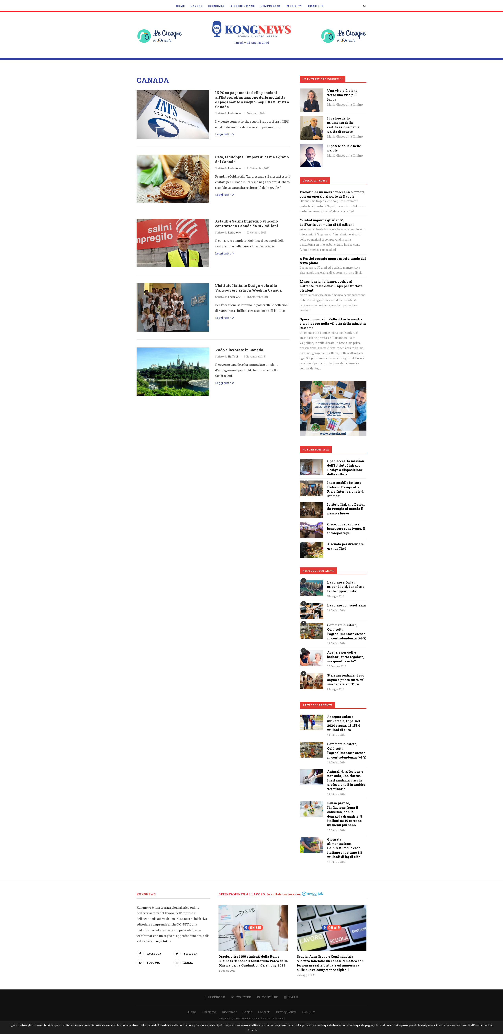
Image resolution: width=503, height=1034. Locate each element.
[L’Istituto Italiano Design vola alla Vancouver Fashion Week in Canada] (173, 307)
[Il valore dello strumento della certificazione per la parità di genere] (311, 119)
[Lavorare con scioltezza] (311, 611)
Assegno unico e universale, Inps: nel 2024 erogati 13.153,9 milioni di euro (343, 723)
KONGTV (308, 1012)
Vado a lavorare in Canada (239, 349)
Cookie (247, 1012)
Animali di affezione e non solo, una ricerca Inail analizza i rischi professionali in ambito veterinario (346, 780)
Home (180, 5)
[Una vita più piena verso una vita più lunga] (311, 91)
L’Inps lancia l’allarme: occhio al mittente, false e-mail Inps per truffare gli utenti (331, 285)
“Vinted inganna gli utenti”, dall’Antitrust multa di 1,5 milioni (327, 222)
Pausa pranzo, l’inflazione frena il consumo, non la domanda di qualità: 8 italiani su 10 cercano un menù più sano (344, 814)
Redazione (234, 113)
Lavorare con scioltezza (346, 605)
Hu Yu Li (233, 356)
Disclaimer (229, 1012)
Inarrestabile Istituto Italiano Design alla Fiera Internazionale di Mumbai (345, 489)
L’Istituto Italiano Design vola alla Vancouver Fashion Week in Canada (248, 288)
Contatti (264, 1012)
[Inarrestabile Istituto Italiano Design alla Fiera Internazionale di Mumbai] (311, 483)
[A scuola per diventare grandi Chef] (311, 545)
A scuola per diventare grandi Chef (345, 546)
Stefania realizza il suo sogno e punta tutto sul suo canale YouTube (345, 679)
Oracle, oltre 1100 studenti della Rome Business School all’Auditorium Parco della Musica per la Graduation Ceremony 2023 (253, 960)
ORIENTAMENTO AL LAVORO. (242, 894)
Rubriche (315, 5)
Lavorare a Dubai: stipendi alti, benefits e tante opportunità (345, 586)
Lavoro (196, 5)
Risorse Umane (242, 5)
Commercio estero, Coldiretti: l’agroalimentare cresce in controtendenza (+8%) (346, 631)
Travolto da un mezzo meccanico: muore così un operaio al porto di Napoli (332, 194)
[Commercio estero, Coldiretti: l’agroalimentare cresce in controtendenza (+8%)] (311, 631)
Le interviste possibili (322, 79)
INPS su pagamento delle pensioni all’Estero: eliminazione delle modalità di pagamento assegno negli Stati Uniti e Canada (252, 99)
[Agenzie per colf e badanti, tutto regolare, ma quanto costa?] (311, 658)
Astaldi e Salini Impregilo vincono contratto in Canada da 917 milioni (246, 223)
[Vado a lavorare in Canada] (173, 371)
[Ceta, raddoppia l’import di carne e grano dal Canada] (173, 179)
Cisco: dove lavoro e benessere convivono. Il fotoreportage (346, 528)
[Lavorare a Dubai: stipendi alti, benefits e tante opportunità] (311, 588)
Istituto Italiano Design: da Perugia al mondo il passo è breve (346, 508)
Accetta (252, 1030)
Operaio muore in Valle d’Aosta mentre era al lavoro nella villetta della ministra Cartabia (333, 323)
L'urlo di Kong (314, 180)
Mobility (294, 5)
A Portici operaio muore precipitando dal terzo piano (333, 260)
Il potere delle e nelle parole (344, 148)
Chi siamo (209, 1012)
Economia (216, 5)
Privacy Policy (286, 1012)
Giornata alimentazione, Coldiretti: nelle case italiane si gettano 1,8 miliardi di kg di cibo (344, 848)
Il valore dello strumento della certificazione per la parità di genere (343, 124)
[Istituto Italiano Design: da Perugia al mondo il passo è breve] (311, 505)
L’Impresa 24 (271, 5)
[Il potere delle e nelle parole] (311, 146)
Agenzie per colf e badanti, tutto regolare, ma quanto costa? (345, 656)
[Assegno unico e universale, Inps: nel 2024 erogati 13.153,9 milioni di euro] (311, 722)
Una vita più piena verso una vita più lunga (342, 94)
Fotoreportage (315, 449)
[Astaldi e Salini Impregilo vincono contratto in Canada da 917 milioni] (173, 243)
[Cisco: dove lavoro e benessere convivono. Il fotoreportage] (311, 525)
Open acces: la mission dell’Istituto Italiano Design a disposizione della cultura (345, 467)
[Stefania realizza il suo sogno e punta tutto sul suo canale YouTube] (311, 681)
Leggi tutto (223, 134)
